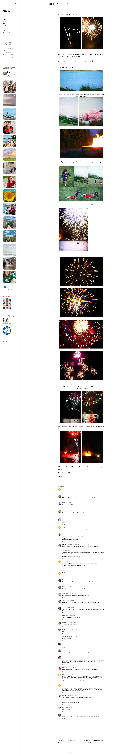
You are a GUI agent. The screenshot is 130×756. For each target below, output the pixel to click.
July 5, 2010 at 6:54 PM (71, 586)
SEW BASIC (5, 28)
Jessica (64, 561)
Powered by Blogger (76, 751)
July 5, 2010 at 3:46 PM (70, 488)
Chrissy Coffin (65, 622)
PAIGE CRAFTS (6, 32)
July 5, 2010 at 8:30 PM (70, 600)
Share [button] (44, 12)
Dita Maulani (65, 707)
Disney (64, 667)
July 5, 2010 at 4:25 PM (70, 510)
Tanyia (63, 510)
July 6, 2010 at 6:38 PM (71, 695)
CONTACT (5, 23)
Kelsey (63, 615)
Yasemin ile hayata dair (67, 714)
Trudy (63, 534)
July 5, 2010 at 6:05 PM (70, 561)
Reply (63, 492)
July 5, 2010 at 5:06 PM (70, 533)
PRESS (4, 34)
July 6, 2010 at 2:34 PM (69, 674)
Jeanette (64, 593)
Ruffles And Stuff (60, 4)
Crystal (64, 488)
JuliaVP (64, 600)
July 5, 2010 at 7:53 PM (71, 593)
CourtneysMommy (66, 519)
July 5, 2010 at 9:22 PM (73, 622)
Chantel (64, 695)
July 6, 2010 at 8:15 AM (70, 650)
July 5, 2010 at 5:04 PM (71, 527)
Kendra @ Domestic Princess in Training (71, 544)
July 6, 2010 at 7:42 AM (73, 643)
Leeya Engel (65, 629)
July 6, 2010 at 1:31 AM (73, 629)
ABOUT (4, 21)
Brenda (64, 579)
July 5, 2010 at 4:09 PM (69, 495)
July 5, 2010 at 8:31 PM (70, 607)
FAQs (4, 30)
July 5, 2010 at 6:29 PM (70, 579)
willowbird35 (65, 643)
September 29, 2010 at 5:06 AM (80, 714)
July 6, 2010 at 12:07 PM (71, 667)
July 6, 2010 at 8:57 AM (69, 656)
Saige (63, 650)
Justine (64, 607)
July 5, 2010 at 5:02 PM (76, 518)
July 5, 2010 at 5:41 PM (86, 544)
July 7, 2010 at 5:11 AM (73, 707)
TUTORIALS (5, 25)
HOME (4, 19)
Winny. (64, 502)
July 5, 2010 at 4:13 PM (70, 502)
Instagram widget (10, 289)
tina (63, 657)
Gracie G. (64, 586)
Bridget (64, 527)
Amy (63, 674)
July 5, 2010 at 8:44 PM (70, 615)
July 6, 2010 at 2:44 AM (73, 636)
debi (63, 495)
